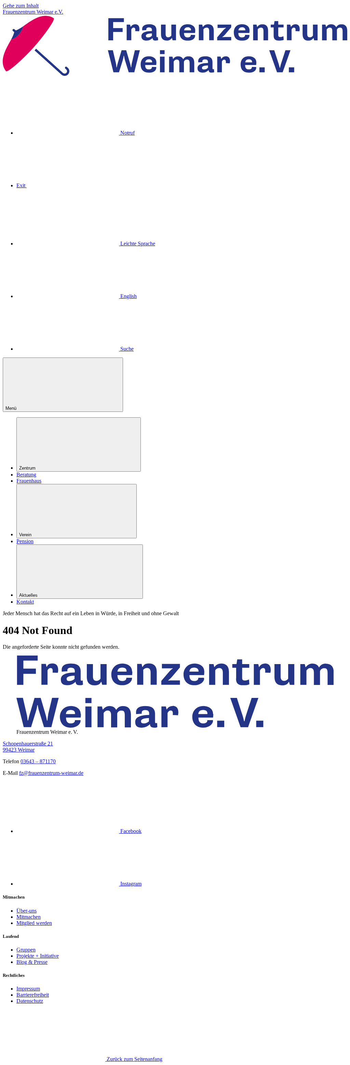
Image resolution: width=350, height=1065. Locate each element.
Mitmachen (28, 917)
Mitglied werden (34, 923)
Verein (25, 534)
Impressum (28, 989)
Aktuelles (28, 595)
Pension (24, 541)
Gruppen (26, 950)
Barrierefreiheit (32, 995)
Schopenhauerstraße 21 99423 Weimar (28, 747)
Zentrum (27, 468)
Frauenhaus (28, 481)
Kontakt (25, 602)
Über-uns (26, 911)
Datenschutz (29, 1001)
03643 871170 (38, 761)
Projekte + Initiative (37, 956)
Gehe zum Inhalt (21, 6)
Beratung (26, 474)
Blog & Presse (32, 962)
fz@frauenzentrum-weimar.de (51, 773)
